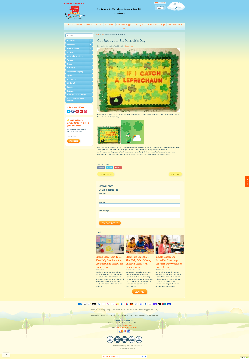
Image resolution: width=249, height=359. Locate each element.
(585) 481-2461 (127, 325)
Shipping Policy (115, 315)
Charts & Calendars (83, 24)
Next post (175, 174)
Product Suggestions (146, 310)
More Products (175, 24)
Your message (104, 211)
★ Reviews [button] (247, 181)
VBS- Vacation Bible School (75, 99)
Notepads (109, 24)
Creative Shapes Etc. (127, 345)
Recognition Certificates (147, 24)
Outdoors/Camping (75, 71)
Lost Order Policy (127, 315)
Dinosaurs (71, 79)
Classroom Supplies (124, 24)
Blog (103, 34)
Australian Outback (75, 56)
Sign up (163, 2)
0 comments (129, 46)
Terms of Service (139, 315)
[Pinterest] (77, 111)
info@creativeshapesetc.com (127, 327)
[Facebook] (73, 111)
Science (70, 91)
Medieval (71, 83)
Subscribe (73, 141)
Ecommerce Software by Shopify (127, 348)
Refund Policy (105, 315)
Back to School (80, 48)
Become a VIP (132, 310)
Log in (156, 2)
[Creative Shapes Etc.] (75, 11)
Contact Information (152, 315)
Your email (102, 202)
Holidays (80, 41)
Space (69, 75)
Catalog (102, 310)
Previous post (106, 174)
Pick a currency (160, 6)
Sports (70, 87)
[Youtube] (81, 111)
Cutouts (98, 24)
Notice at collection (110, 356)
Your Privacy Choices (130, 356)
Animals (80, 52)
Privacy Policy (94, 315)
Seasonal (80, 45)
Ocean (69, 64)
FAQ (156, 310)
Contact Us (124, 28)
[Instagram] (85, 111)
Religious (71, 68)
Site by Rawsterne (127, 347)
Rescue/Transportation (76, 95)
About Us (94, 310)
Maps (162, 24)
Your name (102, 193)
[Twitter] (69, 111)
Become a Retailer (118, 310)
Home (70, 24)
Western (70, 60)
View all (140, 292)
